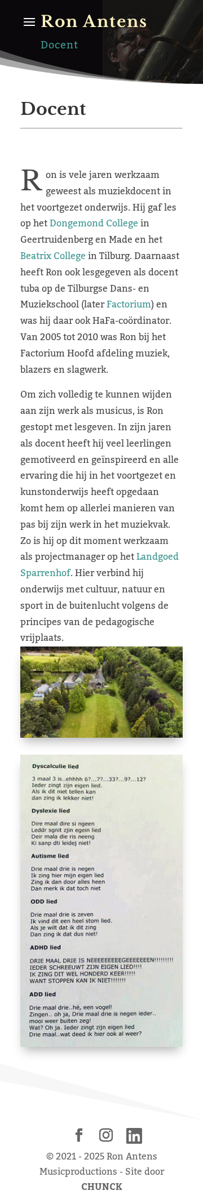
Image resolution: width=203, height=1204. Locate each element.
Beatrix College (53, 256)
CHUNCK (101, 1187)
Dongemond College (94, 224)
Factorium (129, 305)
